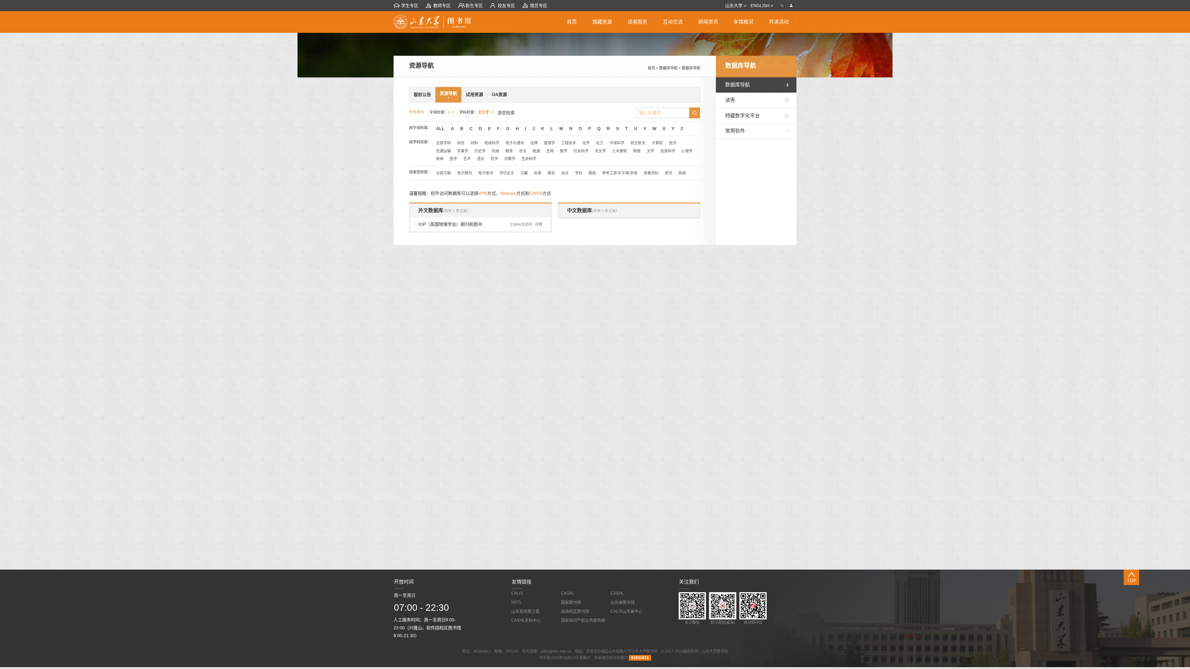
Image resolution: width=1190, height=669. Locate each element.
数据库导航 (668, 68)
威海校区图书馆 (575, 611)
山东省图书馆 (622, 602)
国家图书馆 (571, 602)
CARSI (535, 193)
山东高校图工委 (525, 611)
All (440, 128)
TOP (1131, 580)
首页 (651, 68)
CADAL (567, 593)
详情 (538, 224)
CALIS (517, 593)
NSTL (516, 602)
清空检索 (506, 112)
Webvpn (508, 193)
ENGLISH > (762, 5)
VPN (482, 193)
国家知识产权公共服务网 (583, 620)
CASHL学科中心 (526, 620)
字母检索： (442, 112)
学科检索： (476, 112)
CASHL (617, 593)
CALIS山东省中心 (626, 611)
